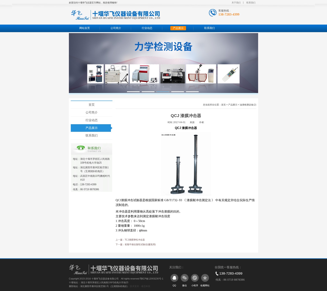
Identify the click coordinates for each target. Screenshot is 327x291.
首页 (92, 104)
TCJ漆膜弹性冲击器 (135, 239)
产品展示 (178, 28)
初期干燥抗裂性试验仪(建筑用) (140, 244)
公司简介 (116, 28)
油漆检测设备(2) (248, 104)
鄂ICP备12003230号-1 (151, 278)
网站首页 (84, 28)
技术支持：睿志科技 (140, 286)
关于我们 (236, 2)
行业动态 (147, 28)
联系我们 (250, 2)
